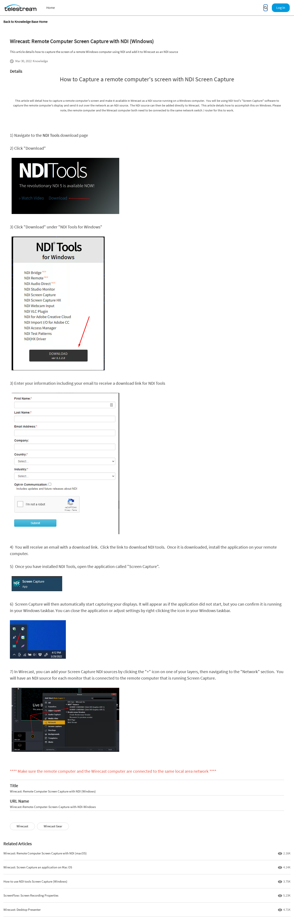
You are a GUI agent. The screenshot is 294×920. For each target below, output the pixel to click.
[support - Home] (20, 7)
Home (50, 7)
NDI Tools (51, 135)
